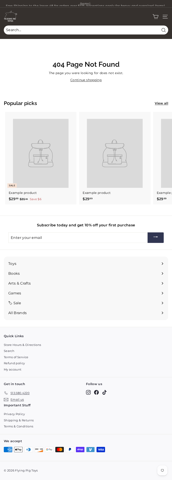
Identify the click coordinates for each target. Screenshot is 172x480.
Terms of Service (16, 357)
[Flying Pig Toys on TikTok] (104, 392)
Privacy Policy (14, 414)
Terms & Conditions (18, 426)
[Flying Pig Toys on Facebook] (96, 392)
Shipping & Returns (19, 420)
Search (9, 351)
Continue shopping (86, 80)
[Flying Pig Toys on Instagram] (88, 392)
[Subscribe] (156, 237)
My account (13, 369)
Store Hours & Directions (22, 345)
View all (161, 103)
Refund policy (14, 363)
